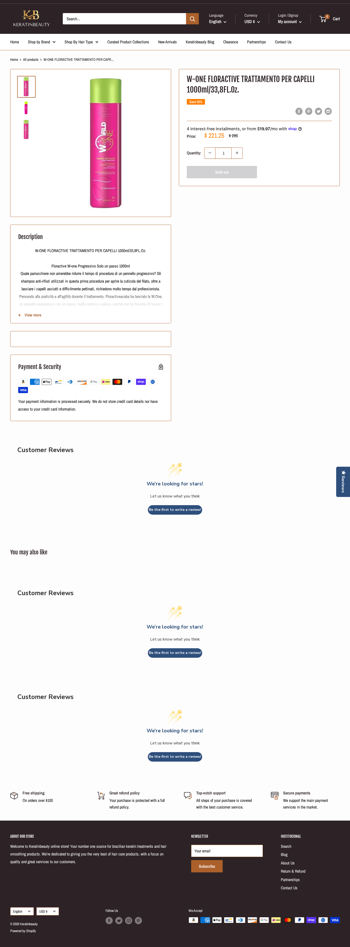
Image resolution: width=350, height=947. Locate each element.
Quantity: (194, 153)
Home (14, 42)
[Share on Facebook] (299, 111)
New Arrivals (167, 42)
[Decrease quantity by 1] (209, 152)
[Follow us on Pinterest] (138, 920)
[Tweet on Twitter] (318, 111)
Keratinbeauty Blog (200, 42)
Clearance (230, 42)
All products (30, 59)
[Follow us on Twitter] (118, 920)
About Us (288, 863)
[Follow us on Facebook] (109, 920)
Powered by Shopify (23, 931)
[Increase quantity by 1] (237, 152)
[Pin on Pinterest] (308, 111)
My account (288, 21)
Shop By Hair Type (79, 42)
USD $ (43, 911)
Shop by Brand (39, 42)
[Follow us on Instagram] (128, 920)
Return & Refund (293, 871)
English (17, 911)
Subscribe (207, 866)
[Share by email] (328, 111)
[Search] (192, 18)
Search (286, 846)
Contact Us (283, 42)
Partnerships (256, 42)
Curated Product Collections (128, 42)
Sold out (222, 172)
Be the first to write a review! (175, 509)
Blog (284, 854)
